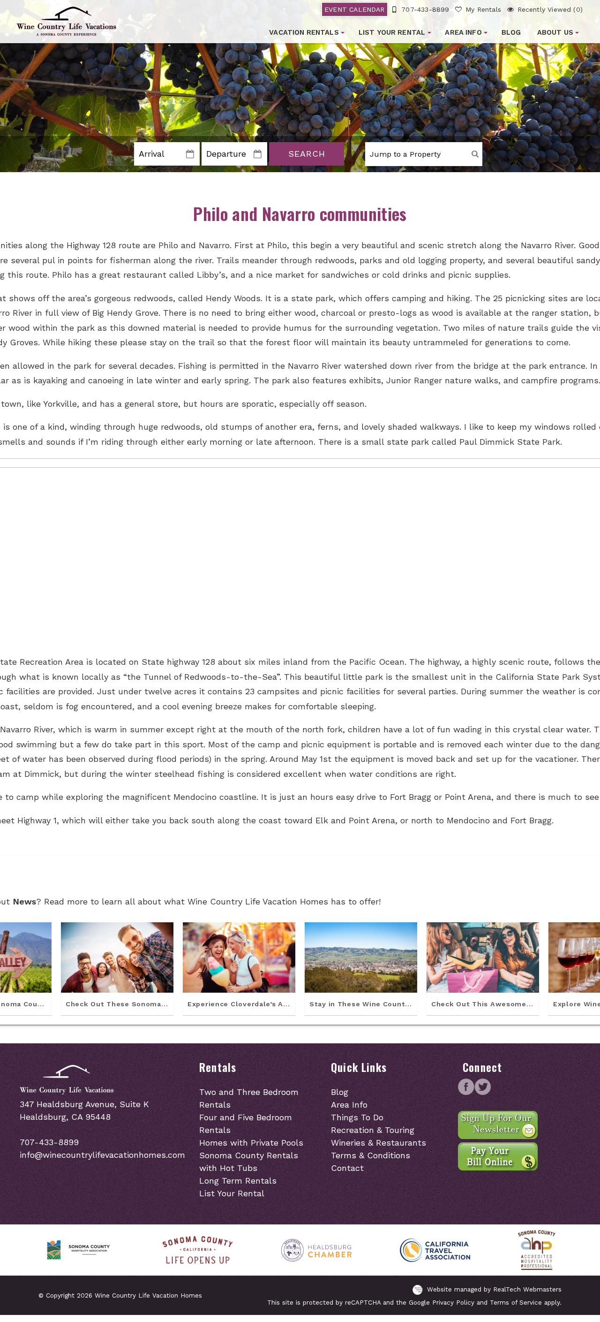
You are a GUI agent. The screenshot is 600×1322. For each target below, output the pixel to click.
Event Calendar (354, 9)
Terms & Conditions (370, 1155)
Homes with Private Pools (251, 1142)
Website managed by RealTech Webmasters (494, 1289)
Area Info (463, 32)
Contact (347, 1168)
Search (306, 154)
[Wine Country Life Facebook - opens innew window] (466, 1092)
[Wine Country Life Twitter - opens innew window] (482, 1092)
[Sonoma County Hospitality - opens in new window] (80, 1250)
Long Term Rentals (238, 1180)
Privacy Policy (453, 1302)
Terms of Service (516, 1302)
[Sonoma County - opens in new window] (198, 1250)
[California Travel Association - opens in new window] (435, 1250)
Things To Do (357, 1117)
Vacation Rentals (303, 32)
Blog (511, 32)
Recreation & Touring (372, 1130)
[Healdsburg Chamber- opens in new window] (316, 1250)
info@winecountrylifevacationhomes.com (102, 1155)
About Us (555, 32)
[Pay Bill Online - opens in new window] (498, 1167)
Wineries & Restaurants (378, 1142)
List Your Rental (392, 32)
